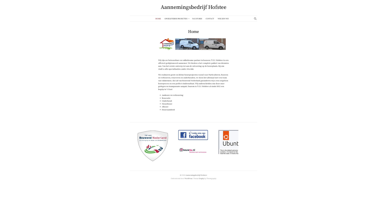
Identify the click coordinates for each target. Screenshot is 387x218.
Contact (210, 19)
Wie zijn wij (223, 19)
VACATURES (197, 19)
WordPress (188, 178)
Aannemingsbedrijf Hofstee (193, 7)
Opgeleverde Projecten (175, 19)
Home (158, 19)
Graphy (201, 178)
